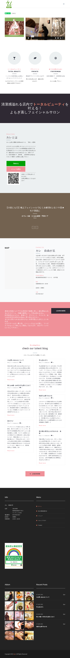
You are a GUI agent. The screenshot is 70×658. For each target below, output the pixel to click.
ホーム (40, 506)
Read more (10, 379)
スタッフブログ (42, 520)
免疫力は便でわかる (45, 396)
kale (14, 654)
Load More (36, 474)
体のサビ (10, 421)
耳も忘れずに (43, 360)
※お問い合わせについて (15, 360)
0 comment (15, 362)
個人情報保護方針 (42, 511)
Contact (40, 525)
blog (8, 362)
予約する (16, 163)
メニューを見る (16, 169)
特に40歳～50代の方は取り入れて (19, 385)
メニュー (40, 515)
